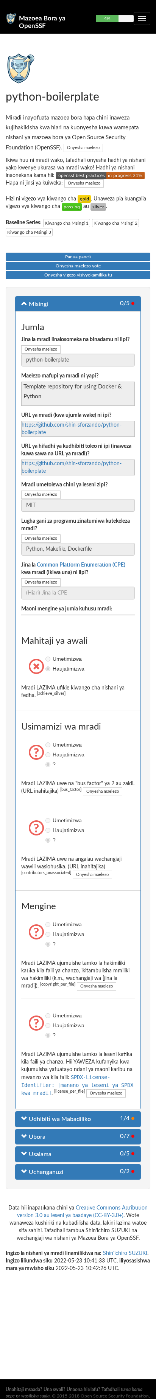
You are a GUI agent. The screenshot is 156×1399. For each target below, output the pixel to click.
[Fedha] (98, 206)
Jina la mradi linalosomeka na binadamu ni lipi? (75, 339)
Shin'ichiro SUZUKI (125, 1253)
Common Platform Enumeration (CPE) (81, 565)
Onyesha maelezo (83, 148)
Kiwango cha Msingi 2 (115, 223)
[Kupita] (72, 206)
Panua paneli (78, 257)
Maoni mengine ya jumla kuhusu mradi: (66, 609)
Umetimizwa (49, 659)
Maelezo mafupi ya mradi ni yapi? (59, 376)
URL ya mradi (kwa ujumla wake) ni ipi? (66, 415)
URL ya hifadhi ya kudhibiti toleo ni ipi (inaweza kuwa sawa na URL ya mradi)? (76, 450)
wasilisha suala (35, 1396)
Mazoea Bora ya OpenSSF (42, 21)
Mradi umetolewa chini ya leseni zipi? (64, 485)
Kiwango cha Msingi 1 (67, 223)
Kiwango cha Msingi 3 (29, 232)
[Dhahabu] (84, 199)
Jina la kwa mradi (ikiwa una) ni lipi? (73, 568)
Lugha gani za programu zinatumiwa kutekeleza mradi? (75, 525)
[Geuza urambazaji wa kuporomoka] (142, 18)
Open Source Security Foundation (115, 1396)
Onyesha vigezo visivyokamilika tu (78, 275)
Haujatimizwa (49, 668)
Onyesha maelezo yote (78, 266)
